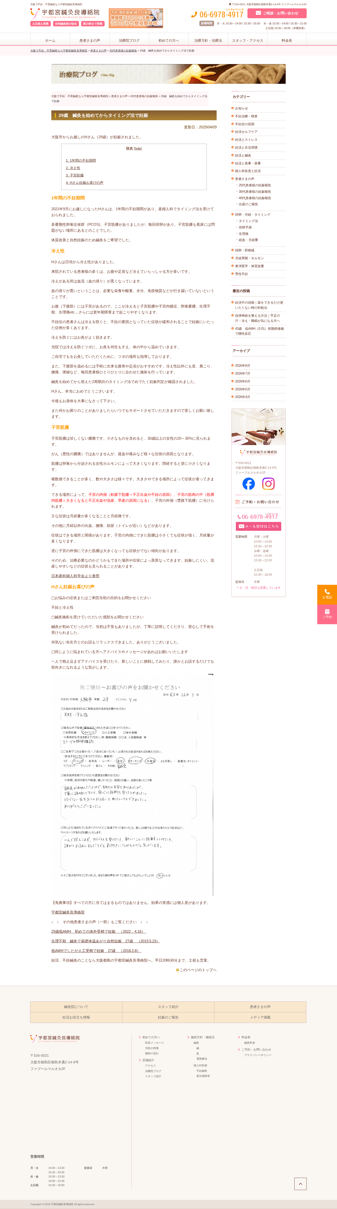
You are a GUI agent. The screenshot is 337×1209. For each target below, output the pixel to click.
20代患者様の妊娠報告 (255, 185)
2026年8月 (242, 365)
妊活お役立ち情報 (76, 1017)
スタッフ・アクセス (247, 40)
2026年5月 (242, 389)
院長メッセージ (154, 1042)
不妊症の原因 (244, 124)
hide (138, 148)
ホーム (50, 40)
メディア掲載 (260, 1017)
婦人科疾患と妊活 (248, 171)
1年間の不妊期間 (81, 160)
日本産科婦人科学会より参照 (75, 576)
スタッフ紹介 (168, 1007)
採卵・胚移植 (244, 250)
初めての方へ (168, 40)
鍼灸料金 (249, 1042)
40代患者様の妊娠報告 (255, 198)
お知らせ (241, 108)
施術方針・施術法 (203, 1037)
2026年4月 (242, 397)
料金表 (287, 40)
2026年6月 (242, 381)
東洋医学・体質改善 (249, 266)
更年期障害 (203, 1075)
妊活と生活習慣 (246, 147)
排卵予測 (245, 227)
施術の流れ (152, 1053)
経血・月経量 (248, 240)
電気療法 (201, 1058)
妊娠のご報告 (168, 1017)
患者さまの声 (89, 40)
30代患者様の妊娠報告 (255, 191)
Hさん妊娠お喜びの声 (84, 183)
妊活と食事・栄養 (248, 163)
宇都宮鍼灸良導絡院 (68, 912)
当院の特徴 (152, 1048)
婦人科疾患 (200, 1065)
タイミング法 (248, 221)
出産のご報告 (248, 204)
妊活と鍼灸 (243, 155)
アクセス (150, 1065)
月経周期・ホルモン (249, 258)
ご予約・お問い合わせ (256, 1049)
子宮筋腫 (75, 175)
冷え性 (73, 168)
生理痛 (243, 234)
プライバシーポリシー (257, 1055)
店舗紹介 (148, 1060)
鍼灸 (196, 1042)
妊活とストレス (246, 139)
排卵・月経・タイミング (252, 214)
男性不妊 (241, 274)
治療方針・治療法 (208, 40)
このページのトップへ (198, 970)
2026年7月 (242, 373)
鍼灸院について (76, 1007)
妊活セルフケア (246, 132)
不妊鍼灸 (201, 1070)
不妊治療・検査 (246, 116)
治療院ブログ (129, 40)
